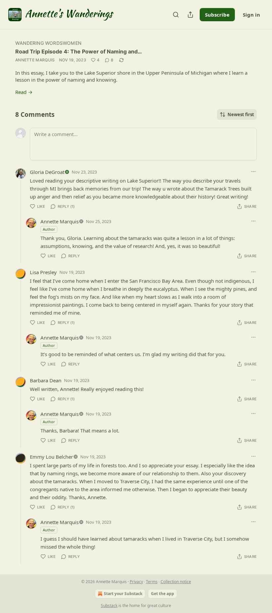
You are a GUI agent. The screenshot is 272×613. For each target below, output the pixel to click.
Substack (109, 605)
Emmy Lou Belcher (51, 456)
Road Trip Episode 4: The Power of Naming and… (78, 51)
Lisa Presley (43, 272)
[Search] (175, 14)
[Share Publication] (190, 14)
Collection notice (176, 581)
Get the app (162, 593)
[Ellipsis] (253, 171)
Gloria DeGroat (47, 172)
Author (49, 229)
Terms (152, 581)
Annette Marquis (35, 59)
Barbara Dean (45, 380)
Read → (24, 92)
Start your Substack (123, 593)
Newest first (241, 114)
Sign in (251, 14)
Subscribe (217, 14)
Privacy (136, 581)
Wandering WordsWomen (48, 43)
